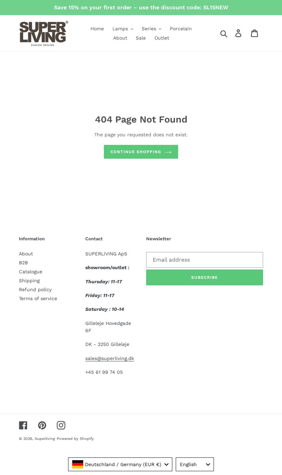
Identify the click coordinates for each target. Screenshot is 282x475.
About (26, 253)
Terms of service (38, 298)
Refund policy (35, 289)
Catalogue (30, 271)
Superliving (45, 438)
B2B (23, 262)
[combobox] (120, 464)
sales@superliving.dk (109, 358)
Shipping (29, 280)
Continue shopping (135, 151)
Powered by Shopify (75, 438)
